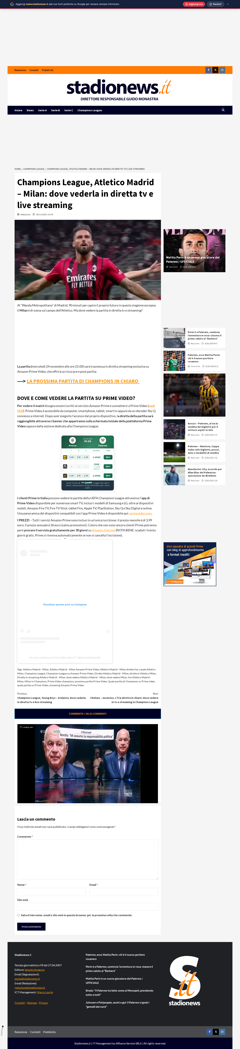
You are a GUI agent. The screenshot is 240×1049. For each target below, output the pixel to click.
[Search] (223, 110)
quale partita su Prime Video (32, 685)
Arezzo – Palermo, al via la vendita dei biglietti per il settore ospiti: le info (203, 426)
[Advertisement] (120, 39)
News (30, 110)
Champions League (89, 110)
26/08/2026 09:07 (211, 343)
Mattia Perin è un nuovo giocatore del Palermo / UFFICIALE (193, 259)
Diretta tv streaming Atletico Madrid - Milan (41, 677)
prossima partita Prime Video (91, 681)
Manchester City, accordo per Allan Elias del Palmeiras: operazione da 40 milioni (205, 472)
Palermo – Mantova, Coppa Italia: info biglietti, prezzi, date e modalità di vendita (203, 449)
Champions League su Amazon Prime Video (69, 673)
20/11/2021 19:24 (44, 214)
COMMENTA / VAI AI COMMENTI (87, 713)
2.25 (86, 457)
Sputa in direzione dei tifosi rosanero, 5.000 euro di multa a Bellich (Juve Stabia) (193, 402)
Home (18, 110)
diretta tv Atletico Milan (143, 673)
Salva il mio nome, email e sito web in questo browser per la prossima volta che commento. (76, 915)
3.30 (71, 457)
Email (93, 884)
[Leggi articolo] (174, 338)
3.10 (79, 457)
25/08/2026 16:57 (189, 411)
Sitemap (32, 1002)
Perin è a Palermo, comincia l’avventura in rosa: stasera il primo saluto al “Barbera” (204, 335)
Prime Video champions (61, 681)
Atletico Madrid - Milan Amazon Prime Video (74, 669)
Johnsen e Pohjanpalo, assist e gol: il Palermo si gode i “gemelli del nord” (117, 1004)
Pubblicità (47, 70)
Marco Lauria (45, 992)
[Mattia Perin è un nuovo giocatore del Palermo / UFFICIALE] (195, 250)
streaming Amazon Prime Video (66, 685)
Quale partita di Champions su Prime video (131, 681)
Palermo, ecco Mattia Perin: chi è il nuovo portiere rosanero (204, 358)
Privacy (43, 1002)
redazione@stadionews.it (30, 987)
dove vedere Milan (117, 677)
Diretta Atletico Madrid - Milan (112, 673)
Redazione (20, 70)
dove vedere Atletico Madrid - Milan (86, 677)
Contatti (34, 70)
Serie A (42, 110)
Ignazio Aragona (34, 969)
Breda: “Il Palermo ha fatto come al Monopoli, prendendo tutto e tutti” (119, 992)
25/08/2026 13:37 (211, 435)
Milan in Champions (36, 681)
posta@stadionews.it (27, 978)
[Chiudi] (228, 4)
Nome (21, 884)
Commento (25, 836)
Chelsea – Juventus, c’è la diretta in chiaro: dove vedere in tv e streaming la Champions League (124, 698)
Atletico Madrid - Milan (36, 669)
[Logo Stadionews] (185, 981)
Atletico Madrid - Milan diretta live (119, 669)
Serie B (55, 110)
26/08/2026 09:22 (211, 366)
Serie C (68, 110)
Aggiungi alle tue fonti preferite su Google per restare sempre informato (67, 4)
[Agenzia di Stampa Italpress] (190, 563)
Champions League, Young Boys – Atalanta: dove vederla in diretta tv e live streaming (51, 698)
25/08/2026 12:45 (211, 480)
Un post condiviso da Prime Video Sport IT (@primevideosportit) (64, 657)
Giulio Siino (195, 366)
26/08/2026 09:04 (189, 267)
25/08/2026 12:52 (211, 457)
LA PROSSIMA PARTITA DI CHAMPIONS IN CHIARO (83, 381)
